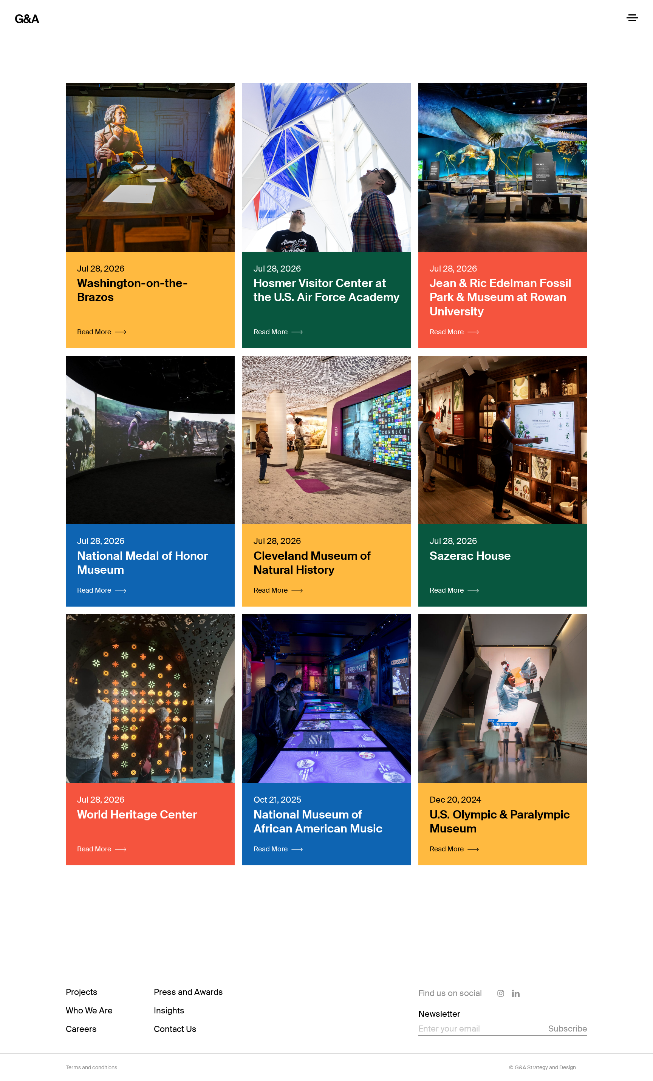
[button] (101, 332)
